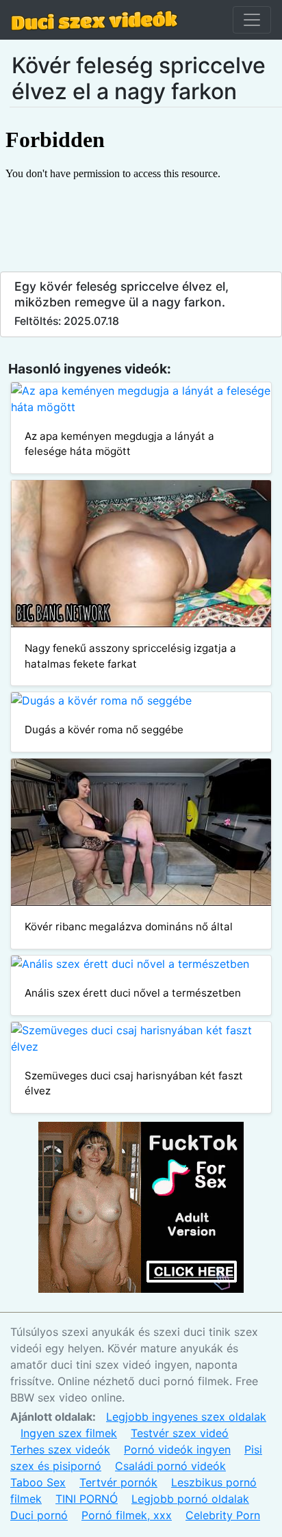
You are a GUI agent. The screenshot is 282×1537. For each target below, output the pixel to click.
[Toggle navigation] (252, 20)
